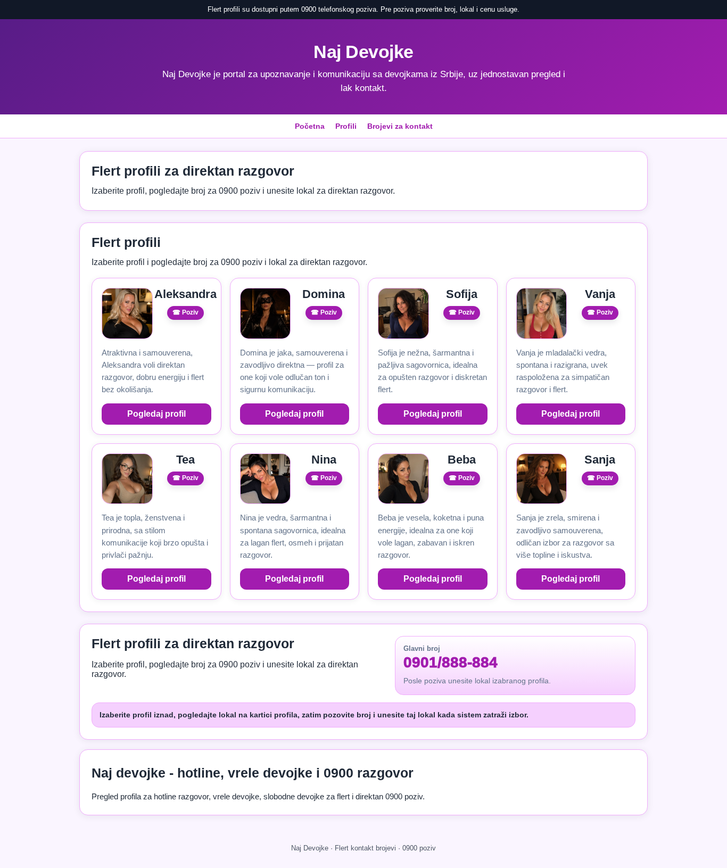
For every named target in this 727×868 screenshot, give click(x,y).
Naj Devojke (363, 52)
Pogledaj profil (156, 413)
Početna (310, 126)
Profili (346, 126)
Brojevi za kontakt (400, 126)
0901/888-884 (450, 663)
